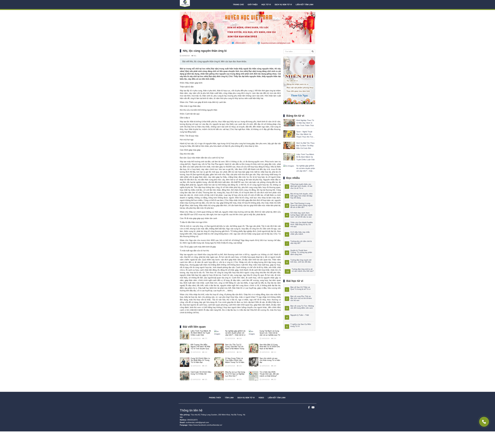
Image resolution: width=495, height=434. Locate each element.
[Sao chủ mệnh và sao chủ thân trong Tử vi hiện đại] (253, 362)
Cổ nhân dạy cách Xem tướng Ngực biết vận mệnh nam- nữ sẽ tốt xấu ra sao (301, 215)
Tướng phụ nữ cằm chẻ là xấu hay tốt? (301, 242)
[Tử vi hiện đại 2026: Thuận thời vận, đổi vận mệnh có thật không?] (253, 376)
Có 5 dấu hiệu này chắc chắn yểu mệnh (300, 233)
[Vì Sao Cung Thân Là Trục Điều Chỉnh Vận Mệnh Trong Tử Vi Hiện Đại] (219, 362)
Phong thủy (215, 398)
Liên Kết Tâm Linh (276, 398)
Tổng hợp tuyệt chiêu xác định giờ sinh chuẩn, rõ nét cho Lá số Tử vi (301, 186)
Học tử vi (266, 4)
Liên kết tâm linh (304, 4)
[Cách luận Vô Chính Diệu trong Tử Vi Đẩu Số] (184, 376)
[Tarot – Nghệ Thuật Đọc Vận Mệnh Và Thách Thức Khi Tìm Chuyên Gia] (289, 134)
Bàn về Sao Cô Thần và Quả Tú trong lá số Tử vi (300, 288)
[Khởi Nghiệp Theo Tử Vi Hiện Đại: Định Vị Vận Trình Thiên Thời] (289, 122)
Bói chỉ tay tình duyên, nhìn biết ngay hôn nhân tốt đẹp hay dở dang (301, 196)
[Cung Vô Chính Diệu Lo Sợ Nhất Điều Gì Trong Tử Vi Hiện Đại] (184, 362)
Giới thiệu (253, 4)
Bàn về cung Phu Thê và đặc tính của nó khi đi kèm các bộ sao (301, 298)
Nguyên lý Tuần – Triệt (299, 315)
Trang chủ (238, 4)
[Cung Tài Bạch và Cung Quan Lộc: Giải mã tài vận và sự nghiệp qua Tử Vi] (253, 332)
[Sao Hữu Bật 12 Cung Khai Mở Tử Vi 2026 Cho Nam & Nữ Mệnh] (253, 348)
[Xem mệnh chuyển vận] (193, 4)
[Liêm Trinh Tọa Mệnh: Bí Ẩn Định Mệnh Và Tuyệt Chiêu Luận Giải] (184, 335)
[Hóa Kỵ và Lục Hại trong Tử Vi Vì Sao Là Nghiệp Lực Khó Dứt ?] (219, 376)
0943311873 (192, 420)
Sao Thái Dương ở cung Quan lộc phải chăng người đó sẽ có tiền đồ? (301, 205)
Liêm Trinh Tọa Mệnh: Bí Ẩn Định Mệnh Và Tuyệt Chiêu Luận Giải (305, 157)
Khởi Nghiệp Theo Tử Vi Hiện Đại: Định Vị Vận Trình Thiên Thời (305, 122)
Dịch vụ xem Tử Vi (283, 4)
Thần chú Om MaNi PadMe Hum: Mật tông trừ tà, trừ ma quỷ (301, 224)
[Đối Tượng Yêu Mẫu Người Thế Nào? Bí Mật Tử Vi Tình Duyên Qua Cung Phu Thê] (184, 348)
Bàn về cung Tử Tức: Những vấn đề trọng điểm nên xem (302, 307)
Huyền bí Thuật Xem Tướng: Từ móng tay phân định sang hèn (301, 252)
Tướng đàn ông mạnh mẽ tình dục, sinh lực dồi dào (300, 261)
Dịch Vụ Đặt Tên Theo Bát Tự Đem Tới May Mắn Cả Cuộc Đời (305, 145)
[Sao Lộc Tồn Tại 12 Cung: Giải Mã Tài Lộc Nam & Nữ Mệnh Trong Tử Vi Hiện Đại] (219, 348)
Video (261, 398)
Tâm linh (229, 398)
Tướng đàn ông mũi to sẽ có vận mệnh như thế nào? (303, 270)
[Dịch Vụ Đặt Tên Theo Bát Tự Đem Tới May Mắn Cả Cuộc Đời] (289, 145)
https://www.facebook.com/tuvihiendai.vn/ (205, 425)
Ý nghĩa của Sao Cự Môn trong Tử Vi (300, 325)
